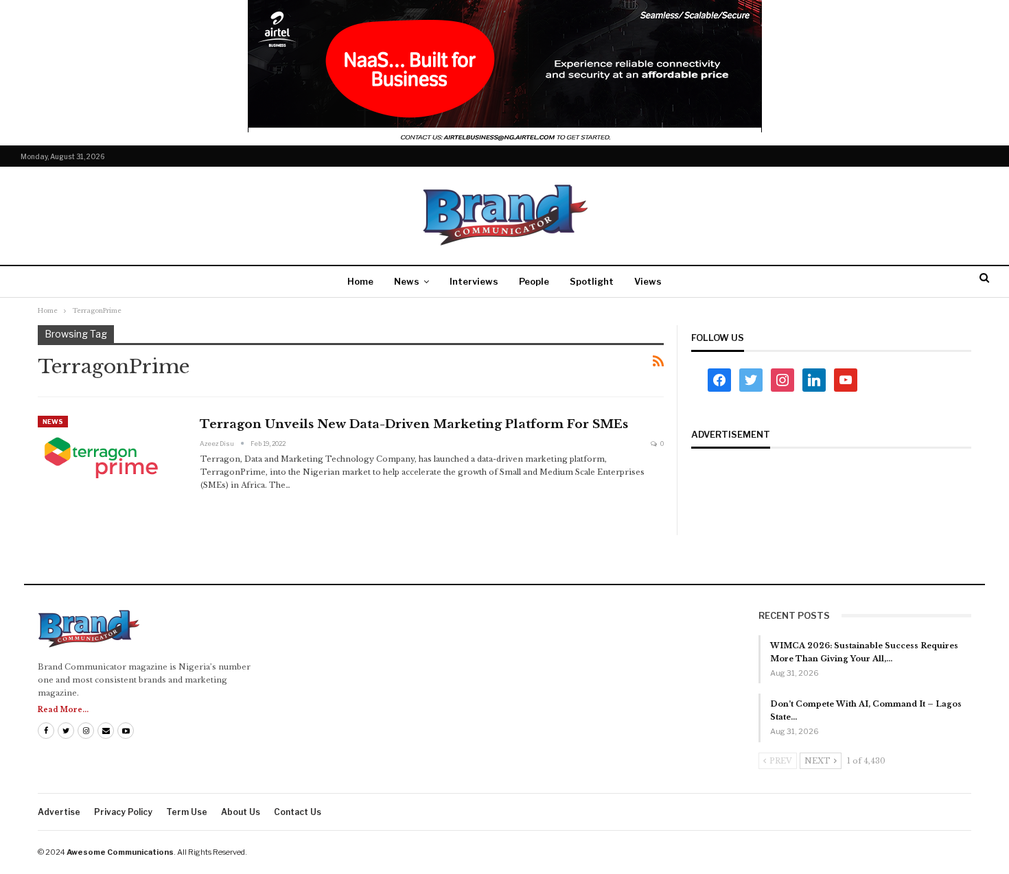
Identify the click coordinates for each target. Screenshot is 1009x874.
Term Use (186, 812)
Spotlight (592, 281)
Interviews (474, 281)
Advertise (59, 812)
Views (648, 281)
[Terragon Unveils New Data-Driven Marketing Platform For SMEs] (110, 462)
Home (360, 281)
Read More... (63, 709)
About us (240, 812)
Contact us (297, 812)
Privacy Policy (123, 812)
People (534, 281)
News (406, 281)
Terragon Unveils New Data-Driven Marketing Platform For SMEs (414, 424)
